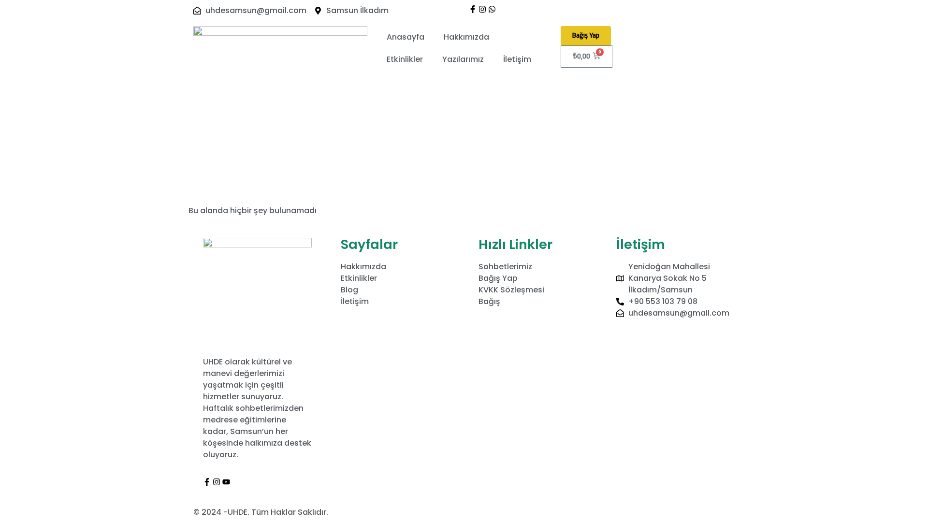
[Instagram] (482, 9)
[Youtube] (226, 482)
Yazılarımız (463, 59)
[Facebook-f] (473, 9)
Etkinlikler (405, 59)
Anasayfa (405, 37)
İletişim (517, 59)
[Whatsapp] (492, 9)
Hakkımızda (466, 37)
